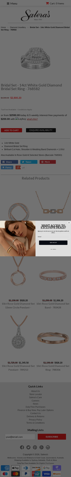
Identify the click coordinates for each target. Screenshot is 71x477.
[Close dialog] (69, 222)
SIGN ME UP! (53, 242)
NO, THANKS (53, 249)
